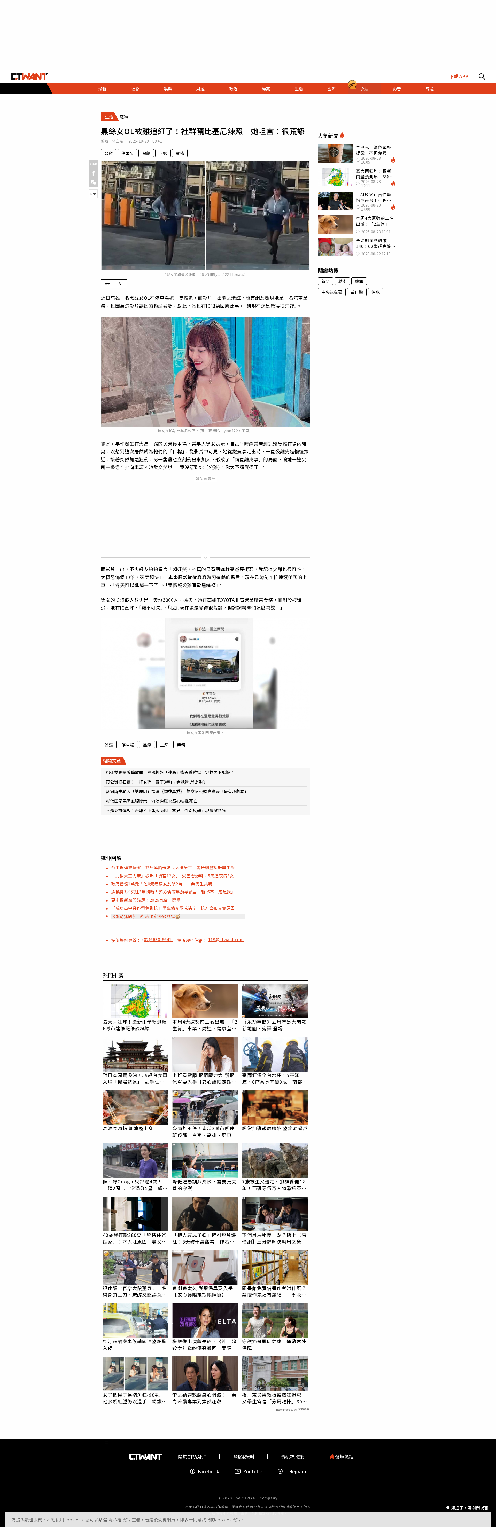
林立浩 (117, 141)
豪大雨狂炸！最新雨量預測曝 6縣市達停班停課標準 (136, 1025)
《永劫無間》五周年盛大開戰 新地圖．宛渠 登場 (274, 1025)
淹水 (375, 292)
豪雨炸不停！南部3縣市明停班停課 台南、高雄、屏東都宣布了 (204, 1131)
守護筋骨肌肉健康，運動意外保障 (274, 1344)
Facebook (208, 1471)
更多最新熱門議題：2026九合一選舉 (146, 900)
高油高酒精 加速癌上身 (128, 1128)
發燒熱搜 (344, 1456)
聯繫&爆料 (243, 1456)
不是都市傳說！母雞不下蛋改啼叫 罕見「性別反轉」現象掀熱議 (166, 810)
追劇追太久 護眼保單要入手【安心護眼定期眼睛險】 (202, 1291)
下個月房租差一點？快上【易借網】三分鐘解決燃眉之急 (274, 1238)
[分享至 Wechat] (93, 182)
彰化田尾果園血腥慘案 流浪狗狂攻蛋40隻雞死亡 (151, 801)
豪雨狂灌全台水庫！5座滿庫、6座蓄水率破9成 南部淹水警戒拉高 (274, 1078)
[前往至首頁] (29, 76)
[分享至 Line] (93, 164)
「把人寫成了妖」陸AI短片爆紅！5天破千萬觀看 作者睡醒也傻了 (204, 1238)
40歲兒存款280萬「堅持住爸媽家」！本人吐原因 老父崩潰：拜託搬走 (135, 1238)
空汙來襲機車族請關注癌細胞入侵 (135, 1344)
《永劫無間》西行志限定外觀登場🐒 (145, 916)
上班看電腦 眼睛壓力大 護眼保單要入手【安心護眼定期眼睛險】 (204, 1078)
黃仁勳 (357, 292)
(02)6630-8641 (157, 939)
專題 (429, 88)
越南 (342, 281)
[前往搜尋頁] (482, 76)
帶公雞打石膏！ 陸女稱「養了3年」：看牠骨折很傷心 (155, 782)
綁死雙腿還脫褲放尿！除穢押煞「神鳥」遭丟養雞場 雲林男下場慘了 (170, 772)
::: (72, 88)
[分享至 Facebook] (93, 173)
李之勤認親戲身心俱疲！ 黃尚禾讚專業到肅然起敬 (204, 1398)
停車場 (127, 153)
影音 (397, 88)
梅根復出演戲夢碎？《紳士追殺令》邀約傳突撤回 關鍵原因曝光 (204, 1344)
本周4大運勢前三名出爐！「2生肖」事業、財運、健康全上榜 (204, 1025)
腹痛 (359, 281)
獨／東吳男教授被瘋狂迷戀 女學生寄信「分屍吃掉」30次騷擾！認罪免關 (274, 1398)
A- (120, 283)
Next (93, 194)
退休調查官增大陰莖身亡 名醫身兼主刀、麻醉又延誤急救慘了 (135, 1291)
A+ (107, 283)
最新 (102, 88)
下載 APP (458, 76)
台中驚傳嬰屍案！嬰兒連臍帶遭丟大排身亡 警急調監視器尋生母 (173, 867)
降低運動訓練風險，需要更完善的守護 (204, 1184)
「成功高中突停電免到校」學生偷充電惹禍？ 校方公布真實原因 (173, 908)
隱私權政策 (120, 1519)
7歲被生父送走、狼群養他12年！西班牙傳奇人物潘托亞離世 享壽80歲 (274, 1184)
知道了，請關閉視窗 (469, 1507)
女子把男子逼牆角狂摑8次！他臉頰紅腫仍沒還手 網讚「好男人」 (134, 1398)
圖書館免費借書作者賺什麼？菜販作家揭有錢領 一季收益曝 (274, 1291)
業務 (180, 153)
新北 (325, 281)
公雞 (108, 153)
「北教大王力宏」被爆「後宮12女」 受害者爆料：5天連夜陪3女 (172, 876)
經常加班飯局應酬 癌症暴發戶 (274, 1128)
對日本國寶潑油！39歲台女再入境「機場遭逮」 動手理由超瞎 (135, 1078)
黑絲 (146, 153)
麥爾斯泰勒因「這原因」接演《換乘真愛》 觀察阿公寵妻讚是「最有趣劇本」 (177, 791)
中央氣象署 (331, 292)
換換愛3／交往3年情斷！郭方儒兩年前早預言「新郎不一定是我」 (173, 892)
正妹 (163, 153)
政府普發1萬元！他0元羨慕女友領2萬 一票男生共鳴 (161, 884)
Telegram (295, 1471)
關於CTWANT (192, 1456)
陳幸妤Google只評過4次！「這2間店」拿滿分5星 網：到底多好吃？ (135, 1184)
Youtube (253, 1471)
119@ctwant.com (226, 939)
